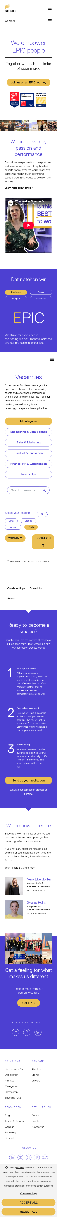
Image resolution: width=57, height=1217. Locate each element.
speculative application (34, 408)
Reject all (28, 1211)
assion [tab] (41, 292)
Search (11, 598)
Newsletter (38, 1126)
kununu (28, 793)
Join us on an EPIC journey (28, 82)
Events (35, 1121)
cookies (20, 1167)
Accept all (29, 1202)
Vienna (28, 520)
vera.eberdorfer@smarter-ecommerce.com (38, 885)
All (42, 514)
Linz (11, 520)
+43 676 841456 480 (36, 913)
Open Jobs (36, 588)
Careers (36, 1080)
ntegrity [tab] (16, 298)
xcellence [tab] (16, 292)
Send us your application (28, 780)
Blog (7, 1115)
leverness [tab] (41, 298)
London (13, 527)
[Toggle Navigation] (51, 358)
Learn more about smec (18, 187)
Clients (35, 1074)
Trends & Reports (14, 1121)
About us (36, 1069)
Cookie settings (16, 588)
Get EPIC (28, 1003)
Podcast (9, 1138)
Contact (36, 1115)
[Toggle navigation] (48, 8)
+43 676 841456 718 (36, 890)
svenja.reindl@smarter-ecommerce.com (38, 908)
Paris (31, 527)
